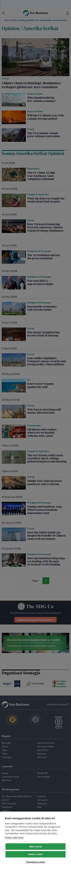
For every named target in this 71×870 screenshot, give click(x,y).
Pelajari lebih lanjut (14, 837)
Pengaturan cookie (35, 862)
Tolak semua (35, 846)
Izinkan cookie (35, 854)
